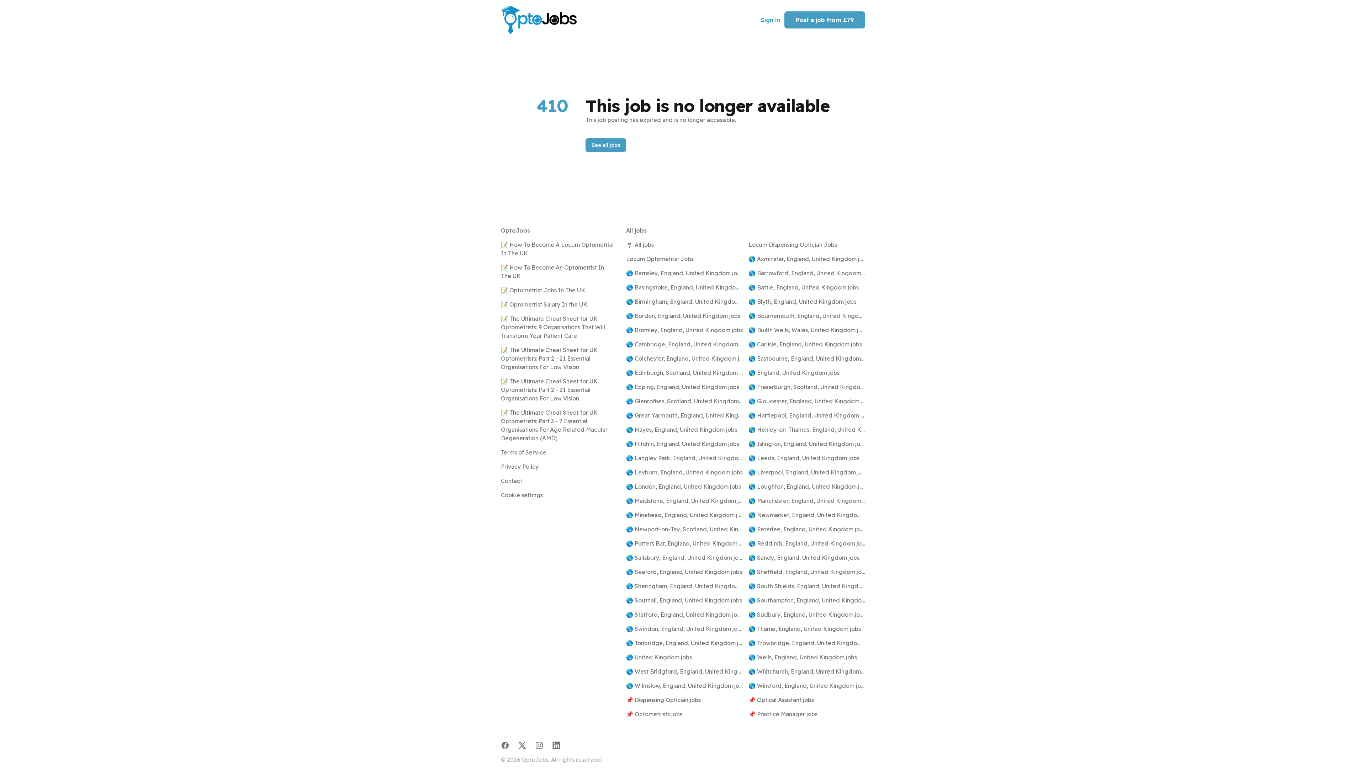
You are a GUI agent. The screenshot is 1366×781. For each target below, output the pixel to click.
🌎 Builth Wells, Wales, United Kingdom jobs (806, 330)
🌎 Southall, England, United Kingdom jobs (684, 600)
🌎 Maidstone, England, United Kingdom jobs (684, 500)
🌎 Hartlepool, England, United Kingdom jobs (806, 415)
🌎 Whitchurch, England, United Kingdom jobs (806, 671)
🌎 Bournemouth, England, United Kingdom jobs (806, 315)
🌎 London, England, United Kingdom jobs (683, 486)
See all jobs (606, 145)
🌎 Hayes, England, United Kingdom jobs (681, 429)
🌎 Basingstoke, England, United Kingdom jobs (684, 287)
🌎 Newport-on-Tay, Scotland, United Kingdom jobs (684, 529)
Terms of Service (523, 452)
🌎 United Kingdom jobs (659, 657)
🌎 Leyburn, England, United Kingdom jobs (684, 472)
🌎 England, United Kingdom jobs (794, 372)
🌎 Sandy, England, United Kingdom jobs (803, 557)
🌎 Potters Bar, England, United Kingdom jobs (684, 543)
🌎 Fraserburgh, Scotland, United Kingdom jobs (806, 386)
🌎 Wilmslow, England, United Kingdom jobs (684, 685)
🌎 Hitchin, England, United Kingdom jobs (682, 443)
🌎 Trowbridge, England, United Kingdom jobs (806, 643)
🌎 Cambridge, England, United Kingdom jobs (684, 344)
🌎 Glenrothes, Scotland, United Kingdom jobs (684, 401)
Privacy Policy (520, 466)
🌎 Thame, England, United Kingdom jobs (804, 628)
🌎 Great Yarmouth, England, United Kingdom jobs (684, 415)
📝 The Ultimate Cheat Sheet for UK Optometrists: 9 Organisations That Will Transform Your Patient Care (553, 327)
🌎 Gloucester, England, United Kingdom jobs (806, 401)
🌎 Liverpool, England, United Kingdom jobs (806, 472)
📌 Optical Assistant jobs (781, 699)
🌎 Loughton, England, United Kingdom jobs (806, 486)
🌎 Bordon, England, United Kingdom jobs (683, 315)
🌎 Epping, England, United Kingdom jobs (682, 386)
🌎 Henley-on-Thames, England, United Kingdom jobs (806, 429)
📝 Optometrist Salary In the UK (544, 304)
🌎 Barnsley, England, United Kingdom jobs (684, 273)
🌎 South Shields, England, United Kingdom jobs (806, 586)
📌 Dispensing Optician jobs (663, 699)
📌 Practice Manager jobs (782, 714)
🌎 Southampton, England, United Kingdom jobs (806, 600)
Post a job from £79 (825, 19)
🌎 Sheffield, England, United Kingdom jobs (806, 571)
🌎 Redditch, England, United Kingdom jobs (806, 543)
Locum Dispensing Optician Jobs (792, 244)
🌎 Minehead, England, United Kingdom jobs (684, 515)
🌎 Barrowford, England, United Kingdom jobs (806, 273)
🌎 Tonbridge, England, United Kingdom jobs (684, 643)
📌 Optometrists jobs (654, 714)
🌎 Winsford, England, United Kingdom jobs (806, 685)
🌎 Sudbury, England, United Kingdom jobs (806, 614)
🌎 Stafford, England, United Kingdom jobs (684, 614)
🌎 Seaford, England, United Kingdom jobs (684, 571)
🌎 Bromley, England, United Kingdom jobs (684, 330)
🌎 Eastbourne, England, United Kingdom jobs (806, 358)
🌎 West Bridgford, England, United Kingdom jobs (684, 671)
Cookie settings (522, 495)
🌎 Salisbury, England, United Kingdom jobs (684, 557)
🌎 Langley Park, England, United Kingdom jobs (684, 458)
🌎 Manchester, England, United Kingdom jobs (806, 500)
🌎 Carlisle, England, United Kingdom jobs (805, 344)
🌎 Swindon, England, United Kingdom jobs (684, 628)
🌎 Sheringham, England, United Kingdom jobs (684, 586)
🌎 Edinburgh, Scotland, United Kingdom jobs (684, 372)
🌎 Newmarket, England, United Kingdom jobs (806, 515)
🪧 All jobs (640, 244)
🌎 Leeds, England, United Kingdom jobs (803, 458)
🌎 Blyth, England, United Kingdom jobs (802, 301)
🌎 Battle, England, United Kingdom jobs (803, 287)
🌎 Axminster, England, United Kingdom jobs (806, 258)
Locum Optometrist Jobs (660, 258)
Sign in (770, 19)
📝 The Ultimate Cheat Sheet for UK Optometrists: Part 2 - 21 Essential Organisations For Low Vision (549, 358)
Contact (511, 480)
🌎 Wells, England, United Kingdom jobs (802, 657)
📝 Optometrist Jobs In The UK (543, 290)
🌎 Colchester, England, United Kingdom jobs (684, 358)
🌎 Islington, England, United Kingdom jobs (806, 443)
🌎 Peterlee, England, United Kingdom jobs (806, 529)
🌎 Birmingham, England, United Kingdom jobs (684, 301)
